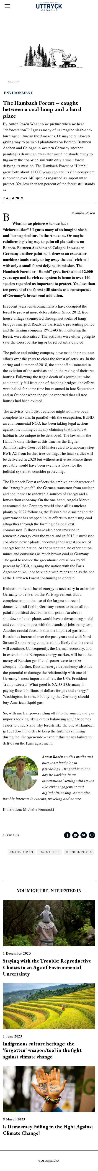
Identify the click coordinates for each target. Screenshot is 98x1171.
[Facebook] (67, 835)
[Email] (92, 835)
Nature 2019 (49, 852)
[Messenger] (75, 835)
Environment (18, 93)
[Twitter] (83, 835)
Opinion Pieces (79, 852)
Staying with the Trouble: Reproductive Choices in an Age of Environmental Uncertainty (47, 967)
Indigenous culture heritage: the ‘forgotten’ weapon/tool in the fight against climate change (42, 1050)
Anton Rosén (21, 852)
